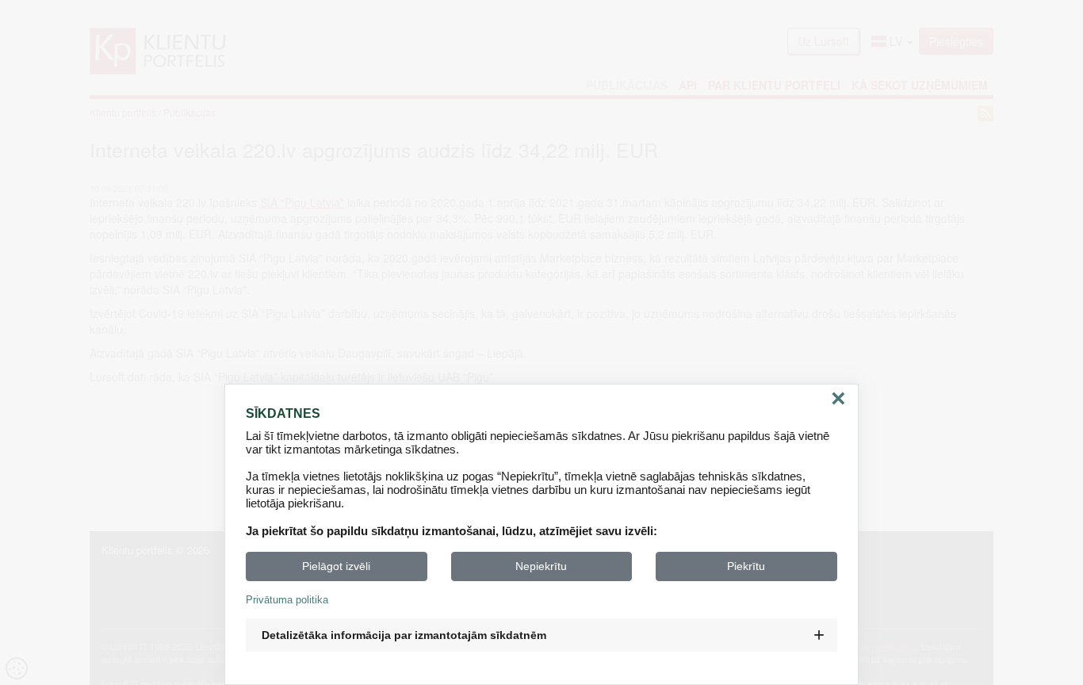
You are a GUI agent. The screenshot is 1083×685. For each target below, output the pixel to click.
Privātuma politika (287, 600)
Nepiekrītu (541, 566)
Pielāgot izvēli (336, 566)
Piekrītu (746, 566)
